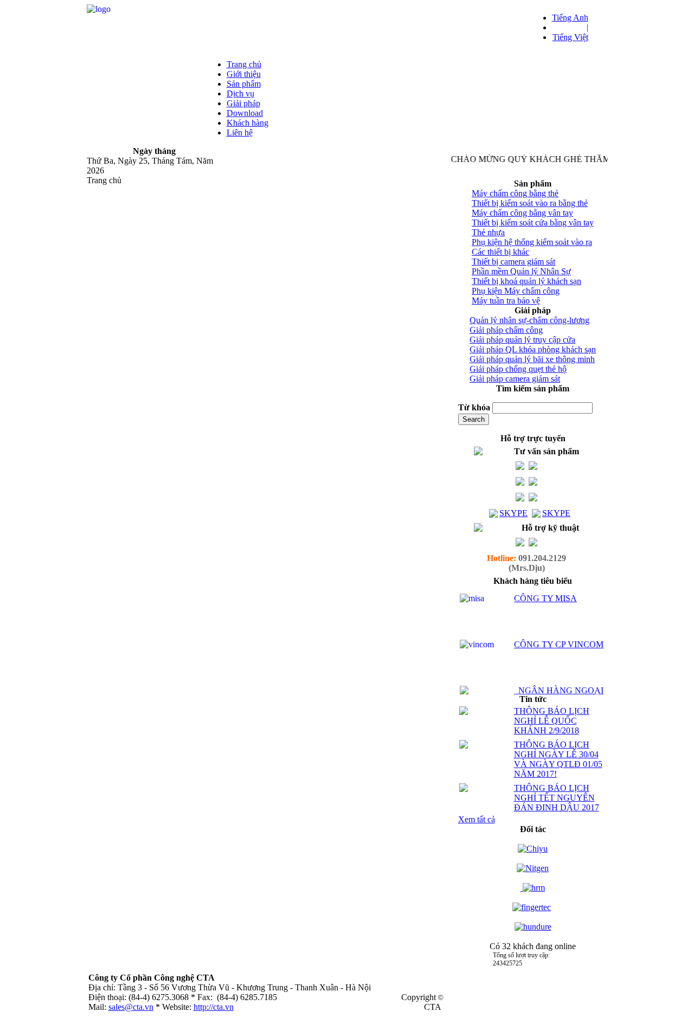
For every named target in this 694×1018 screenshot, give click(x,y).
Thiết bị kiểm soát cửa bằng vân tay (533, 222)
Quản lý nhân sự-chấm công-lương (529, 320)
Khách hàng (247, 122)
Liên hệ (240, 132)
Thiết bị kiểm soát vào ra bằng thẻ (530, 203)
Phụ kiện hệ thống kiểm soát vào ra (532, 242)
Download (245, 113)
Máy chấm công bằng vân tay (522, 212)
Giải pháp (243, 103)
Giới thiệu (244, 74)
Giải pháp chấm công (506, 329)
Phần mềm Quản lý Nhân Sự (521, 271)
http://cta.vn (214, 1006)
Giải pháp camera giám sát (515, 378)
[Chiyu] (533, 848)
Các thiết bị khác (500, 251)
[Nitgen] (533, 868)
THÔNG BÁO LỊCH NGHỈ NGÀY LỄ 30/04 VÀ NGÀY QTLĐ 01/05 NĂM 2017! (558, 759)
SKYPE (513, 513)
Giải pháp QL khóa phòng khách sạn (533, 349)
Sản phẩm (244, 83)
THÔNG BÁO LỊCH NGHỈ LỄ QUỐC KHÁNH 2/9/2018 (551, 720)
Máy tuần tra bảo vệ (506, 300)
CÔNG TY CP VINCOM (558, 637)
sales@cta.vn (130, 1006)
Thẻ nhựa (488, 232)
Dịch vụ (240, 93)
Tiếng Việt (570, 37)
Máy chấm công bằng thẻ (515, 193)
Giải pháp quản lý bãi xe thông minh (532, 359)
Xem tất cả (476, 819)
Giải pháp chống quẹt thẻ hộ (518, 368)
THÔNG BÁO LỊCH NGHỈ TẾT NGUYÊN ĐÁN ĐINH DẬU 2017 (556, 797)
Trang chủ (244, 64)
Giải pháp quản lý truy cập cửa (522, 339)
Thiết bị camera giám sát (513, 261)
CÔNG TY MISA (545, 591)
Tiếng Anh (570, 17)
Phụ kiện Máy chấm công (516, 290)
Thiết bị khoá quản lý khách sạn (526, 281)
